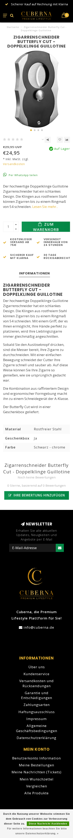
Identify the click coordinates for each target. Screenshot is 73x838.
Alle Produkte (36, 793)
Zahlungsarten (37, 704)
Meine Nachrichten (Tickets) (36, 772)
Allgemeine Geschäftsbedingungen (36, 728)
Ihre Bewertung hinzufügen (39, 495)
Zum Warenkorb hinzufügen (46, 227)
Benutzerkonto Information (36, 758)
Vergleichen (36, 786)
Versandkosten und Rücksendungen (36, 683)
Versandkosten (14, 164)
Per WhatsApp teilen (23, 175)
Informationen (34, 273)
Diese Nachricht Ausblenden (48, 823)
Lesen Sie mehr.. (45, 206)
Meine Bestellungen (36, 765)
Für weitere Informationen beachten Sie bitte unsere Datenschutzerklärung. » (37, 831)
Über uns (36, 667)
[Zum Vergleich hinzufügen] (67, 140)
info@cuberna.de (39, 627)
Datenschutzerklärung (36, 737)
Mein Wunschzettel (37, 779)
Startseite (13, 27)
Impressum (36, 718)
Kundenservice (36, 674)
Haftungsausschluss (36, 711)
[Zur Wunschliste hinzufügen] (60, 140)
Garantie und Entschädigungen (36, 695)
